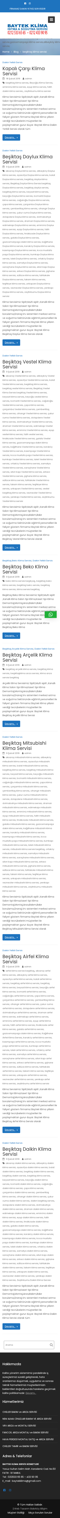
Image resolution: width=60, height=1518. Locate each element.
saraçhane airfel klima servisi (18, 1058)
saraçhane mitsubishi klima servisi (35, 857)
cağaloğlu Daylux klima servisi (33, 200)
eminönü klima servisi (14, 87)
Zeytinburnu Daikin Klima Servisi (34, 1280)
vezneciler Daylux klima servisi (26, 287)
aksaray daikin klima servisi (20, 1163)
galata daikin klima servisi (24, 1225)
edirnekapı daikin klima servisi (18, 1213)
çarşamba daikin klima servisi (18, 1192)
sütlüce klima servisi (27, 275)
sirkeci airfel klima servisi (30, 1062)
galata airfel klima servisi (30, 1029)
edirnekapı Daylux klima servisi (19, 225)
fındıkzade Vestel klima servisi (18, 438)
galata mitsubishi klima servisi (18, 824)
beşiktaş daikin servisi (14, 1175)
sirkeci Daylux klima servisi (31, 271)
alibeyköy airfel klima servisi (32, 975)
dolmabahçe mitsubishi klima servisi (22, 803)
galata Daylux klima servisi (24, 237)
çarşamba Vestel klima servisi (18, 409)
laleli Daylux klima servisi (23, 258)
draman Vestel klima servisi (17, 426)
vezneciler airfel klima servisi (18, 1079)
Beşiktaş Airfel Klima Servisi (25, 959)
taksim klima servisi (34, 279)
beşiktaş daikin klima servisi (39, 1171)
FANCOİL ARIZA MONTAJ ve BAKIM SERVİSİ (25, 1432)
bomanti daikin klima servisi (25, 1184)
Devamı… (10, 137)
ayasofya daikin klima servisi (32, 1167)
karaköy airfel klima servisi (37, 1037)
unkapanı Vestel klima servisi (26, 488)
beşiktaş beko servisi (28, 585)
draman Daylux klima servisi (39, 221)
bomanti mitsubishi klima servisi (34, 778)
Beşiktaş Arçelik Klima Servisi (17, 648)
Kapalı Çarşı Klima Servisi (23, 71)
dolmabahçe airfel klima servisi (19, 1012)
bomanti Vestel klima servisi (25, 401)
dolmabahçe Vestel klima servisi (34, 421)
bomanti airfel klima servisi (31, 991)
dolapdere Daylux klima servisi (19, 216)
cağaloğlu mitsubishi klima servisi (20, 782)
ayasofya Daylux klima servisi (32, 175)
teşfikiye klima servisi (13, 283)
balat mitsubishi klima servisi (32, 765)
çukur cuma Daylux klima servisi (34, 212)
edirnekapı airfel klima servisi (32, 1016)
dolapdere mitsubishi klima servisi (28, 799)
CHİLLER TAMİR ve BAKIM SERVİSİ (20, 1446)
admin (28, 78)
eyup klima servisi (36, 87)
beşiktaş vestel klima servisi (17, 388)
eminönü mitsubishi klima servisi (34, 811)
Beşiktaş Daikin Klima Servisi (26, 1152)
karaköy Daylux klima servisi (39, 246)
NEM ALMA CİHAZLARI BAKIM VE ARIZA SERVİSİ (26, 1418)
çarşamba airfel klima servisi (18, 1000)
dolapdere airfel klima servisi (38, 1008)
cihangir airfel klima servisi (24, 1004)
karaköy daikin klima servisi (38, 1234)
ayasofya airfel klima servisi (17, 979)
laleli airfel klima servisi (22, 1050)
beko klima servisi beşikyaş (20, 581)
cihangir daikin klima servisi (31, 1196)
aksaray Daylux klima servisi (21, 171)
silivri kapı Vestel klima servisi (26, 471)
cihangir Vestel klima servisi (32, 413)
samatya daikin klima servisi (32, 1250)
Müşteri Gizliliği (16, 1512)
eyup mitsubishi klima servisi (17, 815)
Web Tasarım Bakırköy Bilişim (30, 1508)
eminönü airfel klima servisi (17, 1020)
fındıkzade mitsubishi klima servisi (35, 820)
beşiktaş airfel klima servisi (24, 983)
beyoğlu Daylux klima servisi (17, 196)
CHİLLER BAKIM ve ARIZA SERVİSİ (19, 1412)
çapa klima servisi (12, 204)
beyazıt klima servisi (37, 191)
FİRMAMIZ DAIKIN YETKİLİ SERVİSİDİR (28, 8)
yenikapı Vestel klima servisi (25, 497)
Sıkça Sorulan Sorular (40, 1512)
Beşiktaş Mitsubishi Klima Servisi (24, 746)
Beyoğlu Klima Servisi (41, 82)
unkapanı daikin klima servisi (32, 1271)
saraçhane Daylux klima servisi (19, 267)
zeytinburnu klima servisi (37, 91)
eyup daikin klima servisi (30, 1217)
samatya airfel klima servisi (31, 1054)
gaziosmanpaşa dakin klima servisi (21, 242)
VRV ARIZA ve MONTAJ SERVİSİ (19, 1425)
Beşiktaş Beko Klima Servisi (17, 560)
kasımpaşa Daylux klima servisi (19, 250)
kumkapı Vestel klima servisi (17, 459)
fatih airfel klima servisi (22, 1025)
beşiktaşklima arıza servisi (24, 673)
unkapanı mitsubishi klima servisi (28, 878)
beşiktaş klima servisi (17, 82)
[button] (51, 614)
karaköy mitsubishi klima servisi (27, 832)
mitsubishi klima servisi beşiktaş (27, 849)
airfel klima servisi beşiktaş (20, 970)
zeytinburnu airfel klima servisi (33, 1083)
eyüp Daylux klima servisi (30, 229)
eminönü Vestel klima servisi (32, 430)
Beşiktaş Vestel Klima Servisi (27, 364)
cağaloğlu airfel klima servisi (17, 995)
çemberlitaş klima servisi (23, 208)
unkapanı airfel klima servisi (32, 1075)
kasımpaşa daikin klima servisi (18, 1238)
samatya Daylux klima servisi (32, 262)
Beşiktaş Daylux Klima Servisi (27, 159)
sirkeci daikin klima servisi (30, 1259)
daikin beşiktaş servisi (42, 1200)
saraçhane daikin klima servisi (18, 1255)
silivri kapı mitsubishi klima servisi (20, 861)
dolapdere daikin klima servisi (18, 1205)
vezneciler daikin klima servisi (18, 1275)
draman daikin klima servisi (38, 1209)
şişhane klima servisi (35, 476)
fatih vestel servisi (33, 434)
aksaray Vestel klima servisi (21, 375)
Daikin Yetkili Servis (12, 62)
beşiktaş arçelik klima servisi (21, 669)
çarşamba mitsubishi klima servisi (28, 786)
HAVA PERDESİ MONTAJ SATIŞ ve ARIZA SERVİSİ (28, 1439)
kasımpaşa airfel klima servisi (18, 1041)
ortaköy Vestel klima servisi (25, 463)
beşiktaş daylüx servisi (36, 187)
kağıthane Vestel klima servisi (26, 446)
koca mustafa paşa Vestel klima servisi (31, 455)
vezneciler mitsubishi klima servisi (20, 882)
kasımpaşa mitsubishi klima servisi (21, 836)
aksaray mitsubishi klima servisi (23, 757)
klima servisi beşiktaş (28, 589)
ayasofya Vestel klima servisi (32, 380)
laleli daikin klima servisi (23, 1246)
